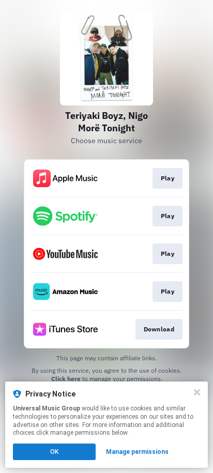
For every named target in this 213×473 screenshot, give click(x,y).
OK (54, 451)
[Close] (197, 392)
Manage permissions (137, 451)
